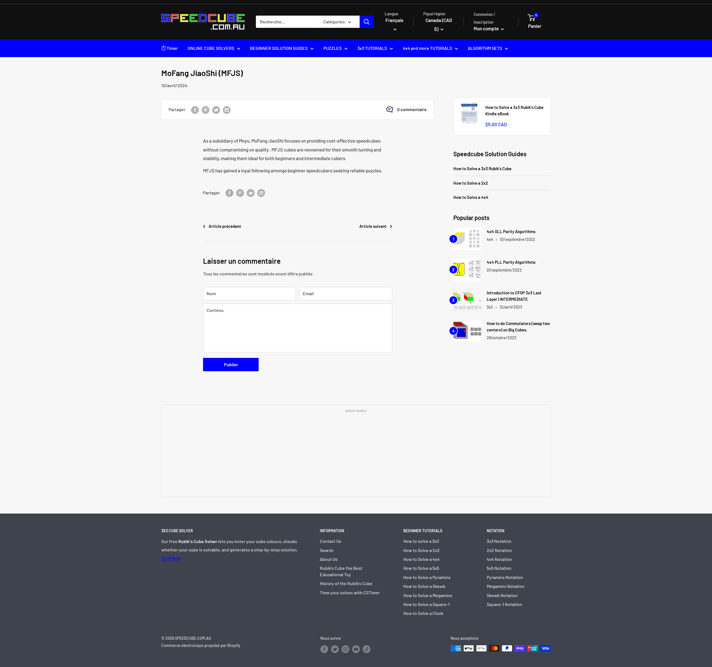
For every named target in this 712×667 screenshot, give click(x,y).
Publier (231, 364)
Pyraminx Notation (505, 577)
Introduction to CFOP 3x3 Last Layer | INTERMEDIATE (514, 296)
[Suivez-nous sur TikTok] (366, 649)
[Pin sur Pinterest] (205, 109)
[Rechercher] (367, 22)
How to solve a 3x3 (421, 541)
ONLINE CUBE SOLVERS (211, 48)
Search (326, 550)
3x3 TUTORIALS (372, 48)
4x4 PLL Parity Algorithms (511, 262)
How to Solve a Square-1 (426, 604)
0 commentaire (412, 109)
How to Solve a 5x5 (421, 568)
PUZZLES (332, 48)
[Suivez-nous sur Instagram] (345, 649)
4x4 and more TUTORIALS (427, 48)
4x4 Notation (499, 559)
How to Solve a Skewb (424, 586)
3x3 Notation (499, 541)
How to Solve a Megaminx (427, 595)
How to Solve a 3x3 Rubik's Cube (482, 168)
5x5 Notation (499, 568)
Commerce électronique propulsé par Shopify (200, 645)
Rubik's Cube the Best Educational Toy (341, 571)
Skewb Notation (502, 595)
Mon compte (487, 28)
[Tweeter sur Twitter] (216, 109)
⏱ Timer (169, 48)
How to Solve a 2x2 (470, 182)
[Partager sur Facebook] (195, 109)
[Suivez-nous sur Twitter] (335, 649)
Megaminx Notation (506, 586)
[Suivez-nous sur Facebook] (324, 649)
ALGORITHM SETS (485, 48)
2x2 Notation (499, 550)
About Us (329, 559)
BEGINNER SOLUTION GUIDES (279, 48)
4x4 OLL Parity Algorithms (511, 231)
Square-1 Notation (504, 604)
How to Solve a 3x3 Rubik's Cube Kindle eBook (514, 110)
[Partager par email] (227, 109)
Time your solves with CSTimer (350, 592)
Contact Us (330, 541)
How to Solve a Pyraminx (427, 577)
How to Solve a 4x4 (470, 197)
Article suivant (373, 226)
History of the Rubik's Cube (346, 583)
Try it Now (171, 558)
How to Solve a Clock (423, 613)
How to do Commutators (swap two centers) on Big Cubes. (518, 326)
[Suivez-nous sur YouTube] (356, 649)
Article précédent (225, 226)
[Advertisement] (356, 454)
